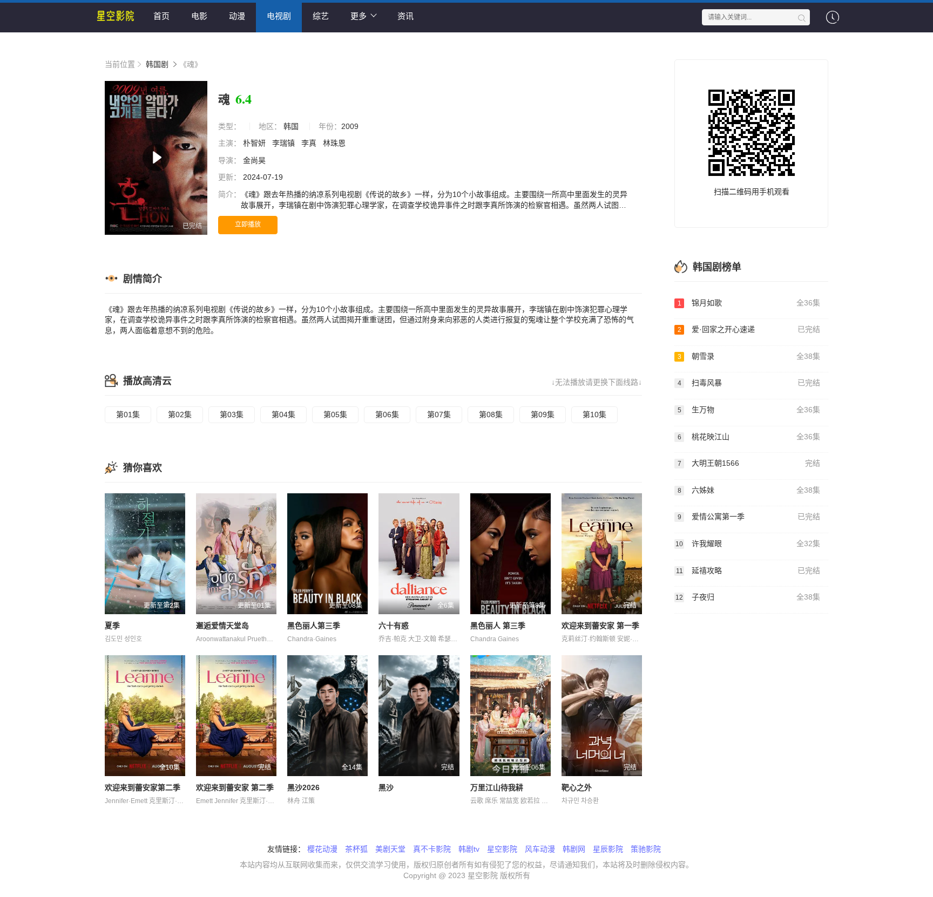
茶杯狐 (356, 849)
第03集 (232, 414)
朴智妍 (255, 143)
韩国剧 (157, 64)
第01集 (128, 414)
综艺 (321, 16)
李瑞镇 (284, 143)
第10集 (594, 414)
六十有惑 (393, 625)
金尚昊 (255, 160)
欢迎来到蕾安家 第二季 (235, 787)
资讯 (405, 16)
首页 (161, 16)
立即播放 (248, 224)
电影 (199, 16)
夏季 (112, 625)
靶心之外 (577, 787)
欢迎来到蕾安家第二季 (142, 787)
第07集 (439, 414)
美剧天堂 (390, 849)
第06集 (387, 414)
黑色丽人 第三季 (497, 625)
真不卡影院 (432, 849)
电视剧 (279, 16)
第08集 (491, 414)
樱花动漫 (322, 849)
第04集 (283, 414)
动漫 (237, 16)
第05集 (335, 414)
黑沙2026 (303, 787)
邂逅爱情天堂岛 (222, 625)
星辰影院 (608, 849)
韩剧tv (468, 849)
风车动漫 (540, 849)
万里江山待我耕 (496, 787)
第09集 (543, 414)
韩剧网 (574, 849)
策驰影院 (646, 849)
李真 (310, 143)
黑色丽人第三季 (313, 625)
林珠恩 (335, 143)
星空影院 (502, 849)
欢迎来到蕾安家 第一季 (600, 625)
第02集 (180, 414)
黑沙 (386, 787)
